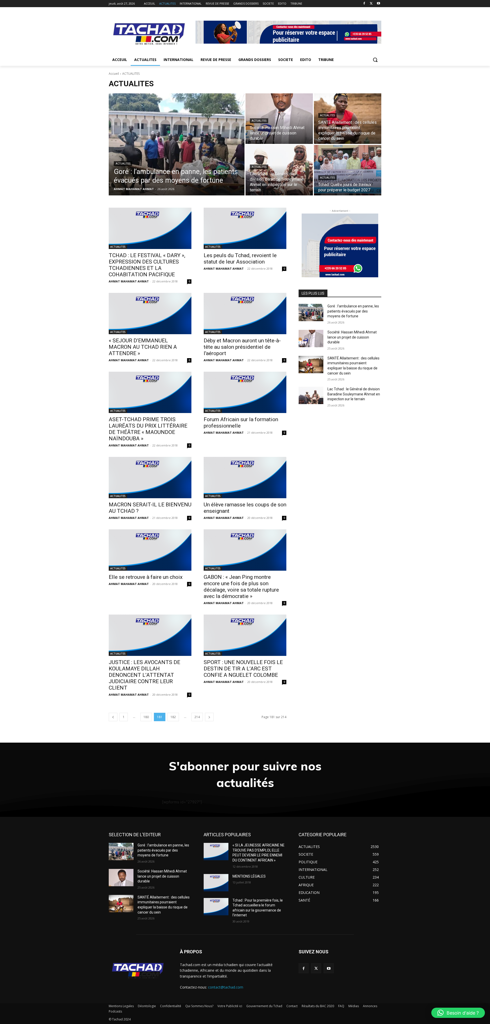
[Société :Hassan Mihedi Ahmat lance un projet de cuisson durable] (279, 118)
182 (173, 717)
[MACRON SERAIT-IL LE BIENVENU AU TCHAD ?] (150, 477)
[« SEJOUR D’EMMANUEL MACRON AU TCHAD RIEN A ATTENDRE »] (150, 313)
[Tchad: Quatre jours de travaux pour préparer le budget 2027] (347, 170)
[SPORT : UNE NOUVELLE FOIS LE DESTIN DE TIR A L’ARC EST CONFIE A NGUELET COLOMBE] (245, 635)
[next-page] (209, 717)
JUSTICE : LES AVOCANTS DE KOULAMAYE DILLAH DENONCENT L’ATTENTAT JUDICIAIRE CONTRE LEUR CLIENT (144, 675)
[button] (375, 60)
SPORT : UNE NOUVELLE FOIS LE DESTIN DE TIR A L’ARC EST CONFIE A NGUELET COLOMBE (243, 668)
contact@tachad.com (225, 987)
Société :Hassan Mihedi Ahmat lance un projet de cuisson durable (352, 337)
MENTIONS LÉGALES (249, 876)
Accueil (114, 73)
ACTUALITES (123, 163)
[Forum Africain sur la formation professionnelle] (245, 392)
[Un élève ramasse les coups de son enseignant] (245, 477)
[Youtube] (378, 4)
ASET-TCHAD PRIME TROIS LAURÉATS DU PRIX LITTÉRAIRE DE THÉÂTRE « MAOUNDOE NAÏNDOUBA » (148, 429)
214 (197, 717)
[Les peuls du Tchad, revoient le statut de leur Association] (245, 228)
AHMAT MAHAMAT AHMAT (129, 281)
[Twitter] (371, 4)
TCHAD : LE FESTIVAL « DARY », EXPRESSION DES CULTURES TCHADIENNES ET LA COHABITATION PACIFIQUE (147, 265)
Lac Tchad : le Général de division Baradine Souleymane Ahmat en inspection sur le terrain (353, 394)
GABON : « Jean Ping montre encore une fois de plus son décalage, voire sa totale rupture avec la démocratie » (241, 586)
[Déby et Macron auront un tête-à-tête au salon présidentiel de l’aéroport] (245, 313)
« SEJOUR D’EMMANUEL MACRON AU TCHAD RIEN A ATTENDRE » (143, 347)
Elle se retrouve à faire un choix (145, 577)
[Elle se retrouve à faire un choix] (150, 550)
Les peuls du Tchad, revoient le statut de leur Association (240, 258)
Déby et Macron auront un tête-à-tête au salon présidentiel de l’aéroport (242, 347)
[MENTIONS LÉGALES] (216, 882)
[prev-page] (113, 717)
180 (146, 717)
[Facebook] (364, 4)
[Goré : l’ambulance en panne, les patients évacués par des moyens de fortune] (176, 144)
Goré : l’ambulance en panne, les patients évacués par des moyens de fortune (353, 311)
